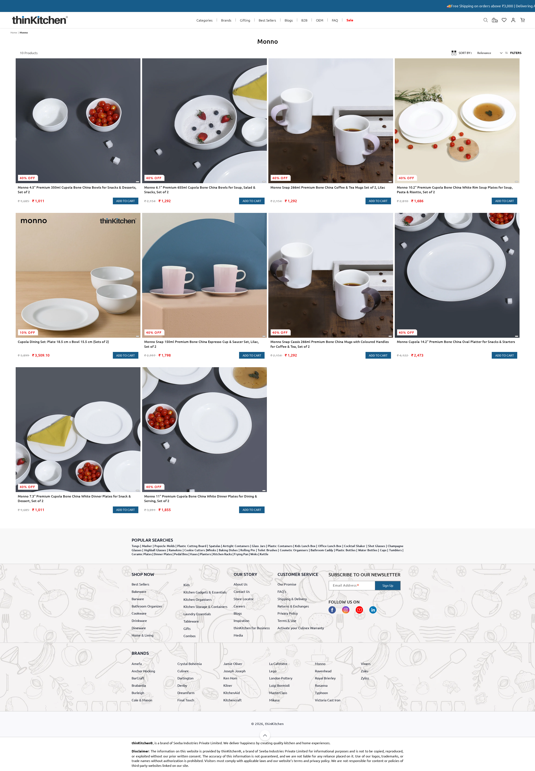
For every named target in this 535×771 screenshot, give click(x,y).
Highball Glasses (155, 550)
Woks (254, 554)
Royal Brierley (325, 678)
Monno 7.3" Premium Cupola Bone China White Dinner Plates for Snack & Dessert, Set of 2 (74, 498)
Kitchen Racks (222, 554)
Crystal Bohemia (189, 663)
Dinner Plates (163, 554)
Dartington (185, 678)
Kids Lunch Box (305, 546)
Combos (189, 635)
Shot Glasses (376, 546)
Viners (366, 663)
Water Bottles (367, 550)
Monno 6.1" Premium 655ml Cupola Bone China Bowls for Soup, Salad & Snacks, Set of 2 (199, 189)
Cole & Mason (142, 700)
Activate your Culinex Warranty (301, 627)
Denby (182, 685)
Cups (383, 550)
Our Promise (287, 584)
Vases (194, 554)
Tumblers (395, 550)
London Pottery (280, 678)
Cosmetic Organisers (294, 550)
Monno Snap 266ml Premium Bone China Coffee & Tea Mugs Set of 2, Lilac (327, 187)
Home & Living (142, 635)
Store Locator (244, 598)
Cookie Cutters (194, 550)
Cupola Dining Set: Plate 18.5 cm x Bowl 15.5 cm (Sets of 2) (63, 341)
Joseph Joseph (234, 671)
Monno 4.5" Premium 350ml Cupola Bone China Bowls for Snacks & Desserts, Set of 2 (77, 189)
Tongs (135, 546)
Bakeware (139, 591)
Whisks (211, 550)
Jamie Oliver (232, 663)
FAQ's (282, 591)
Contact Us (242, 591)
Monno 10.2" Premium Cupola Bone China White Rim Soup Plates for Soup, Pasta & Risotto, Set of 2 (455, 189)
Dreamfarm (186, 692)
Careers (239, 606)
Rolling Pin (247, 550)
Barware (138, 598)
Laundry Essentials (197, 614)
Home (13, 32)
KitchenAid (231, 692)
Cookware (139, 613)
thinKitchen (274, 723)
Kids (186, 585)
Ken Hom (230, 678)
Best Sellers (140, 584)
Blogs (238, 613)
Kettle (264, 554)
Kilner (227, 685)
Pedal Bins (181, 554)
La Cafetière (278, 663)
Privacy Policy (288, 613)
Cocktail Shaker (354, 546)
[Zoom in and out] (453, 52)
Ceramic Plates (142, 554)
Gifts (187, 628)
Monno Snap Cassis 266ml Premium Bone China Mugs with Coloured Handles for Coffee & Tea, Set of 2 (329, 343)
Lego (272, 671)
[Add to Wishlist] (137, 181)
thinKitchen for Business (252, 627)
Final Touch (185, 700)
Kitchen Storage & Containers (205, 606)
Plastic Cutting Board (191, 546)
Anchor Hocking (143, 671)
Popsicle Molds (164, 546)
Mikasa (274, 700)
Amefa (137, 663)
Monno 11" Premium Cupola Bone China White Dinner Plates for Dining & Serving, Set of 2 (200, 498)
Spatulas (214, 546)
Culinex (183, 671)
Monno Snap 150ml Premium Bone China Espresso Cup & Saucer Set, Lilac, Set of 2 (201, 343)
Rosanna (321, 685)
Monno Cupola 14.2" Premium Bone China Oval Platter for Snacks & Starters (456, 341)
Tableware (191, 621)
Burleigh (138, 692)
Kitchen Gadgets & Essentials (205, 592)
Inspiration (241, 620)
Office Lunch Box (329, 546)
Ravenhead (323, 671)
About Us (240, 584)
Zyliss (365, 678)
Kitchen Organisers (197, 599)
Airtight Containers (236, 546)
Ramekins (175, 550)
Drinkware (139, 620)
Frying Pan (241, 554)
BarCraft (138, 678)
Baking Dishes (228, 550)
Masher (147, 546)
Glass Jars (258, 546)
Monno (24, 32)
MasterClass (278, 692)
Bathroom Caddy (322, 550)
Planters (205, 554)
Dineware (139, 627)
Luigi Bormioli (279, 685)
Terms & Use (287, 620)
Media (238, 635)
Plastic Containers (280, 546)
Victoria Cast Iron (327, 700)
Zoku (364, 671)
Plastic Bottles (345, 550)
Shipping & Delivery (292, 598)
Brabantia (139, 685)
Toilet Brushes (267, 550)
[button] (204, 20)
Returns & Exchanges (293, 606)
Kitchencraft (232, 700)
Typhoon (321, 692)
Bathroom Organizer (147, 606)
